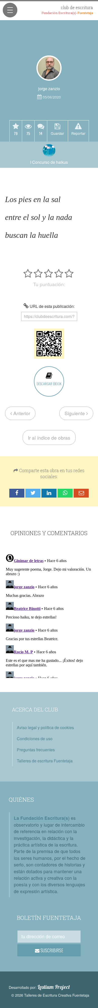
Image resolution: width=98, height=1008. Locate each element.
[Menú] (10, 10)
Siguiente (75, 413)
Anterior (21, 413)
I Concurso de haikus (49, 162)
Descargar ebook (49, 383)
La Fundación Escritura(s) (42, 818)
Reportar (78, 133)
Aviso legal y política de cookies (45, 727)
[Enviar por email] (81, 493)
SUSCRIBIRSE (51, 950)
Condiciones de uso (35, 738)
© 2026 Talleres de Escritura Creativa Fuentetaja (50, 995)
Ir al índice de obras (49, 437)
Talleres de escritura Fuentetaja (45, 761)
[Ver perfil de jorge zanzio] (49, 68)
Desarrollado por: (39, 987)
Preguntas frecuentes (36, 750)
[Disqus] (49, 615)
